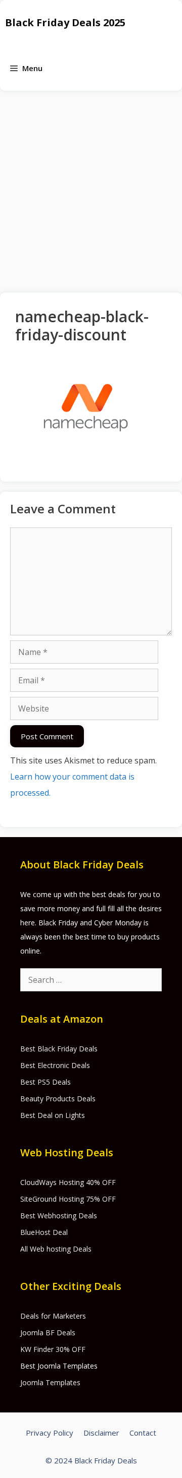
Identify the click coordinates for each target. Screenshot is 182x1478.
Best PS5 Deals (45, 1082)
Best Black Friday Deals (59, 1048)
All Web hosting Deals (56, 1249)
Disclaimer (101, 1433)
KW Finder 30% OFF (52, 1349)
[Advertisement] (91, 186)
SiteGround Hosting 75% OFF (68, 1199)
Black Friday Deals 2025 (65, 22)
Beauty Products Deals (58, 1098)
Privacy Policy (49, 1433)
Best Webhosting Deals (58, 1215)
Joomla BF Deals (47, 1332)
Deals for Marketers (53, 1316)
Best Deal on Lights (52, 1115)
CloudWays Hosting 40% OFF (68, 1182)
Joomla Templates (50, 1382)
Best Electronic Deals (55, 1065)
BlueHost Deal (44, 1232)
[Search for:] (91, 980)
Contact (142, 1433)
